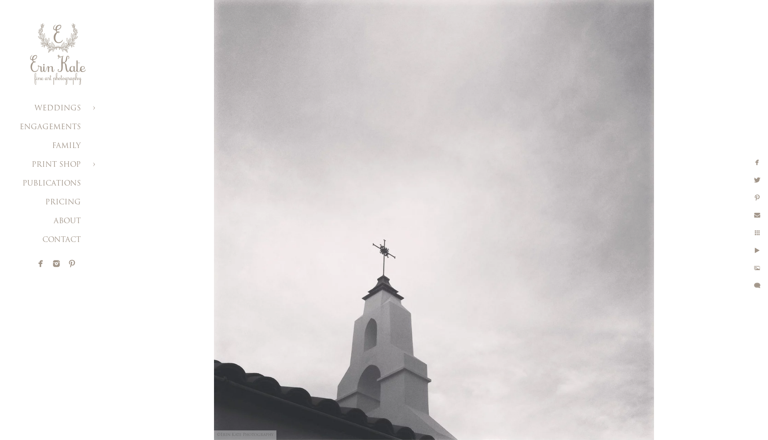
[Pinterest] (72, 263)
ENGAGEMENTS (50, 127)
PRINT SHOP (56, 165)
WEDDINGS (57, 108)
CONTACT (61, 240)
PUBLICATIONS (51, 184)
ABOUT (67, 221)
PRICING (63, 202)
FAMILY (66, 146)
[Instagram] (56, 263)
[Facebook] (41, 263)
